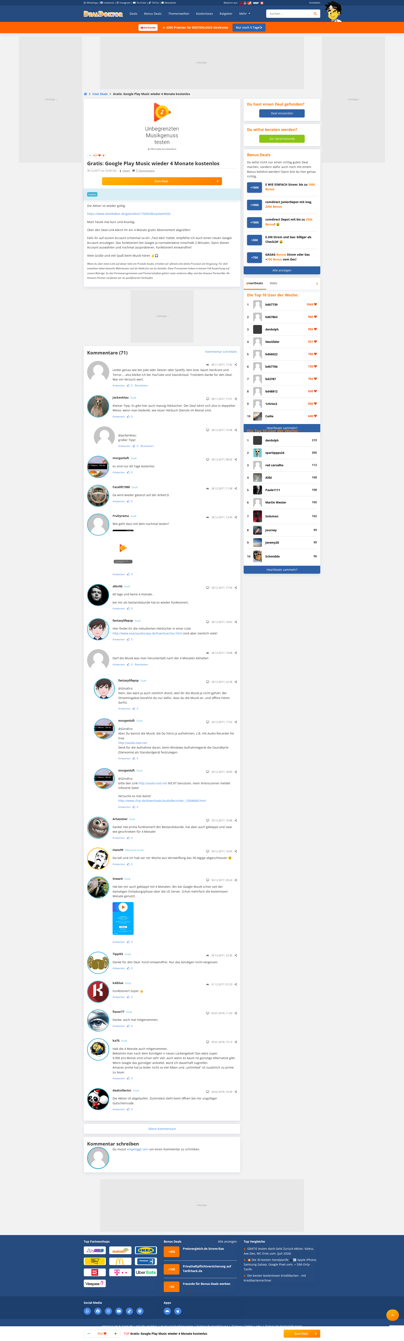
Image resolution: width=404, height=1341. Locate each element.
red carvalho (274, 465)
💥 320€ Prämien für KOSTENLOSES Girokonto (195, 27)
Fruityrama (124, 516)
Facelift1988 (125, 487)
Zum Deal (161, 181)
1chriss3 (271, 404)
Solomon (271, 516)
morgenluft (125, 458)
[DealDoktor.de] (103, 14)
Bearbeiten (141, 385)
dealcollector (126, 1090)
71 (145, 170)
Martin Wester (275, 502)
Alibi (268, 478)
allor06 (121, 586)
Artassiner (124, 819)
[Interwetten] (95, 1261)
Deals (133, 14)
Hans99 (128, 850)
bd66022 (271, 354)
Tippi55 (122, 954)
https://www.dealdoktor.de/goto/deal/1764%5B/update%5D (128, 214)
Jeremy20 (272, 542)
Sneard (121, 879)
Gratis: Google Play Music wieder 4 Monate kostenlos (165, 1334)
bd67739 (271, 305)
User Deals (100, 94)
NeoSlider (272, 342)
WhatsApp (92, 2)
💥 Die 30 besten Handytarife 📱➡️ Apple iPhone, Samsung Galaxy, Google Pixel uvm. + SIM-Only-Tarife (280, 1264)
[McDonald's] (120, 1261)
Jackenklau (124, 397)
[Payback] (146, 1261)
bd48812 (271, 391)
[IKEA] (146, 1250)
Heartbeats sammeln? (282, 428)
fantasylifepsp (127, 620)
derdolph (272, 329)
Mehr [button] (243, 14)
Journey (271, 530)
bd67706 (271, 367)
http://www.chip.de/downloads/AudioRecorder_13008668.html (162, 801)
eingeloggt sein (137, 1149)
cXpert (126, 170)
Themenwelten (178, 14)
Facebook (109, 2)
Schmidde (272, 556)
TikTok (155, 2)
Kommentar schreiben (221, 352)
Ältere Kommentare (162, 1128)
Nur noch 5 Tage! (248, 27)
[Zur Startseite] (334, 11)
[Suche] (315, 13)
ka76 (120, 1040)
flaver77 (122, 1012)
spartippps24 (274, 453)
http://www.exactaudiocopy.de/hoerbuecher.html (147, 633)
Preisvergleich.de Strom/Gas (203, 1249)
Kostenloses (204, 14)
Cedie (269, 416)
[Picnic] (95, 1272)
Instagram (125, 2)
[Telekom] (120, 1272)
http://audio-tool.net (132, 743)
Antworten (119, 385)
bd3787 (270, 379)
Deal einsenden (282, 113)
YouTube (141, 2)
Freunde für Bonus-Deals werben (206, 1284)
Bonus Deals (153, 14)
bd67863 (271, 317)
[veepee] (95, 1283)
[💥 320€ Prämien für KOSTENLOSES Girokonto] (148, 27)
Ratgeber (226, 14)
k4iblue (122, 983)
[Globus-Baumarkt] (120, 1250)
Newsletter (170, 2)
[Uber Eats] (146, 1272)
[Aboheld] (95, 1250)
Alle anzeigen (281, 270)
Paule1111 (272, 490)
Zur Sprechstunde (282, 139)
